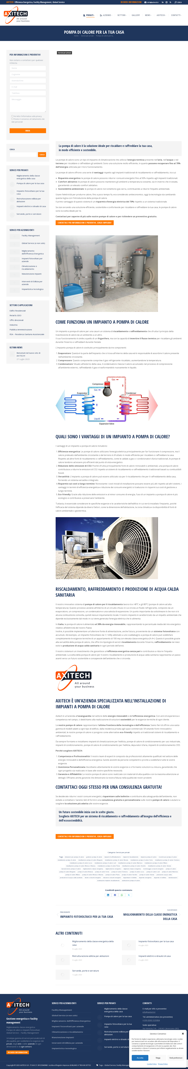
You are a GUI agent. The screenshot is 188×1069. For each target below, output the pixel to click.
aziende (31, 1043)
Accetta (140, 1058)
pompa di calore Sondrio (129, 874)
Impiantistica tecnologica (32, 289)
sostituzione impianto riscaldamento (108, 880)
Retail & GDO (15, 315)
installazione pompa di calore (67, 860)
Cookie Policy (152, 1064)
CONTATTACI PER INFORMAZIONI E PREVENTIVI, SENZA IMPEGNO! (84, 222)
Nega (158, 1058)
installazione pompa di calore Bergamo (90, 860)
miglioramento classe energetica (93, 869)
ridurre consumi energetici (93, 877)
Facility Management (31, 235)
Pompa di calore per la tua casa (30, 183)
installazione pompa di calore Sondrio (134, 866)
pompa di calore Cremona (120, 871)
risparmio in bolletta (160, 877)
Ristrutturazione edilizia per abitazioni (90, 956)
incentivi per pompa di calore (168, 857)
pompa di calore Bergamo (67, 871)
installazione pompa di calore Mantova (130, 863)
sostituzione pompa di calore (131, 880)
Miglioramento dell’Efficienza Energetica (33, 252)
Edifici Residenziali (18, 310)
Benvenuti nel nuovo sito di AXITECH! (28, 354)
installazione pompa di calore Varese (159, 866)
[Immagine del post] (63, 945)
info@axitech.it (152, 2)
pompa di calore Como (102, 871)
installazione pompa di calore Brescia (116, 860)
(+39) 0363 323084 (151, 1020)
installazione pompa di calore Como (142, 860)
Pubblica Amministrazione (21, 329)
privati (9, 1043)
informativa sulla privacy (32, 116)
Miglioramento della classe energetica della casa (93, 943)
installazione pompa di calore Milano (156, 863)
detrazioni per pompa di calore (74, 857)
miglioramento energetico (113, 869)
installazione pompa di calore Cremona (167, 860)
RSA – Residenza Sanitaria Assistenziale (27, 334)
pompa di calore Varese (147, 874)
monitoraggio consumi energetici (153, 869)
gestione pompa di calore (94, 857)
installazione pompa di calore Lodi (105, 863)
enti (19, 1043)
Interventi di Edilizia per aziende (32, 283)
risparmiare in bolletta (130, 877)
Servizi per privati (64, 53)
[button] (183, 1033)
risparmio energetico (145, 877)
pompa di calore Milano (72, 874)
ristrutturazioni (172, 877)
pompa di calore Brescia (85, 871)
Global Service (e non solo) (33, 243)
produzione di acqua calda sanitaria (71, 877)
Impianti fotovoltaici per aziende (32, 260)
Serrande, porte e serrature (85, 970)
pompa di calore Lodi (153, 871)
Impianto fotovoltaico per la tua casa (156, 941)
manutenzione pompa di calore (71, 869)
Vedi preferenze (175, 1058)
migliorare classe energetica (132, 869)
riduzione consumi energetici (112, 877)
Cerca (12, 149)
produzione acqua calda (164, 874)
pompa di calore (171, 869)
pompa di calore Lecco (137, 871)
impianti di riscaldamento (131, 857)
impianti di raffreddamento (112, 857)
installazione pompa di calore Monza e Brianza (81, 866)
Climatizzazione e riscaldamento (29, 267)
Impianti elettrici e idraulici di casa (155, 956)
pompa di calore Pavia (113, 874)
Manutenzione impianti (31, 273)
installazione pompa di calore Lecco (81, 863)
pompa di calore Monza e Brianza (92, 874)
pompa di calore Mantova (170, 871)
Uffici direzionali (16, 320)
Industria (13, 325)
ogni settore (26, 1046)
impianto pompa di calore (149, 857)
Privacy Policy (163, 1064)
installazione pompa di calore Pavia (109, 866)
